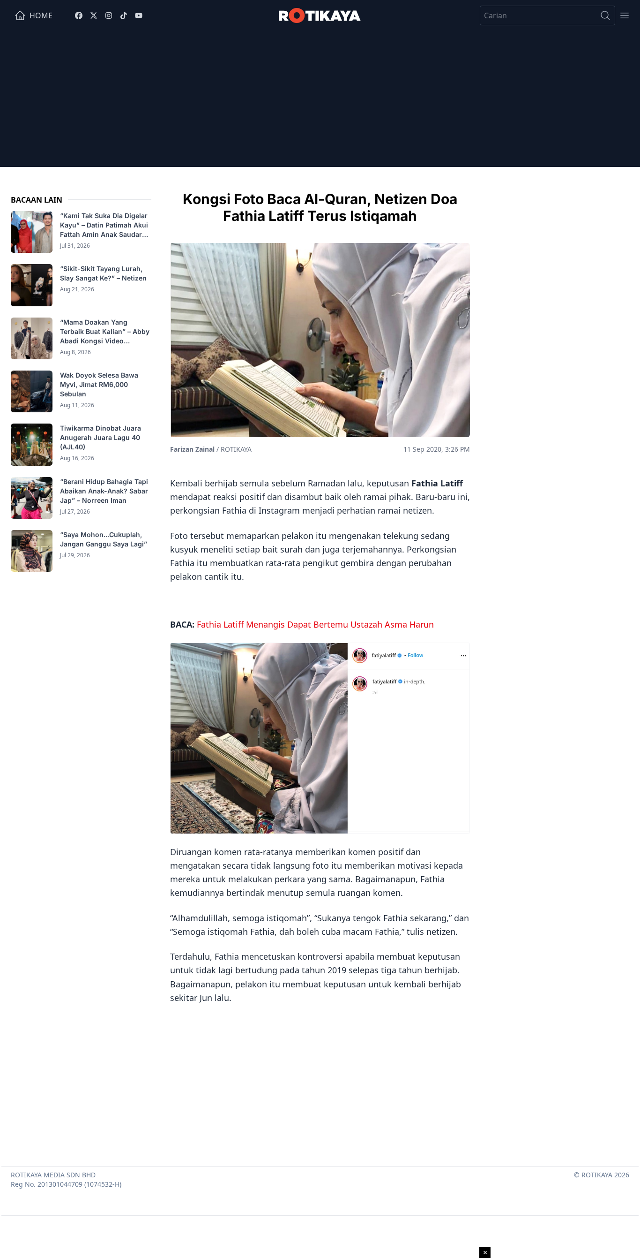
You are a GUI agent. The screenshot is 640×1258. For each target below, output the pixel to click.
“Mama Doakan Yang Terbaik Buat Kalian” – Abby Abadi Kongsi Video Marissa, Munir (104, 332)
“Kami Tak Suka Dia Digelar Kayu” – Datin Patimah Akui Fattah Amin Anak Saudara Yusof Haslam (104, 225)
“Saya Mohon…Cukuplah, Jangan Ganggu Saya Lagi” (104, 539)
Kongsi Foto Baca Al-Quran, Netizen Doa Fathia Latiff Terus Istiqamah (320, 207)
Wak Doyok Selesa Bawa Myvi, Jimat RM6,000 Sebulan (99, 384)
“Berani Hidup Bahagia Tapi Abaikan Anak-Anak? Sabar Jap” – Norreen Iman (104, 490)
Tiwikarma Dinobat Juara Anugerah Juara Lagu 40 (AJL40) (100, 437)
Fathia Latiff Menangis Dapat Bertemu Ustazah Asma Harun (315, 624)
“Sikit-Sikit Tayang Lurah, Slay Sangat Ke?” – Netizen (104, 273)
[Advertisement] (320, 101)
